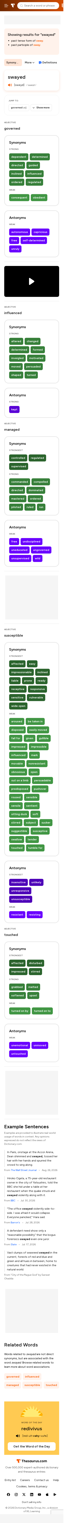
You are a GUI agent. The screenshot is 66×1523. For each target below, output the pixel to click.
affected (17, 663)
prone (28, 680)
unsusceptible (20, 899)
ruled (30, 507)
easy (32, 663)
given (29, 738)
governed (12, 1376)
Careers (25, 1480)
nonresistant (37, 763)
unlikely (36, 882)
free (14, 240)
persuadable (42, 780)
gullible (44, 738)
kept (14, 409)
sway (39, 40)
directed (17, 165)
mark (34, 755)
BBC (13, 1200)
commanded (19, 481)
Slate (14, 1244)
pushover (40, 788)
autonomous (19, 232)
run (41, 507)
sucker (46, 822)
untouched (18, 1053)
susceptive (40, 831)
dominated (36, 490)
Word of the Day (31, 1422)
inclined (16, 173)
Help (56, 1480)
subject (31, 822)
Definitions (49, 62)
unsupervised (20, 558)
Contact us (41, 1480)
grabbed (17, 987)
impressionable (21, 672)
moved (16, 366)
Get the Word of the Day (31, 1446)
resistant (17, 914)
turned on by (19, 1011)
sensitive (17, 697)
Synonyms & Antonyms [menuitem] (14, 62)
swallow (16, 839)
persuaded (33, 366)
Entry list (10, 1480)
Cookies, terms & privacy (31, 1486)
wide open (18, 706)
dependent (18, 156)
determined (40, 156)
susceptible (32, 1385)
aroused (16, 721)
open (34, 772)
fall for (15, 738)
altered (16, 341)
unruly (15, 248)
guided (33, 165)
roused (16, 797)
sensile (16, 805)
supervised (18, 466)
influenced (34, 173)
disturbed (35, 963)
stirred (15, 822)
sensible (31, 797)
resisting (34, 914)
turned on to (42, 1011)
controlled (18, 458)
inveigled (17, 358)
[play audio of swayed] (10, 85)
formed (38, 349)
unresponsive (20, 890)
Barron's (15, 1222)
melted (33, 987)
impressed (18, 746)
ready (41, 680)
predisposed (19, 788)
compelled (41, 481)
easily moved (38, 729)
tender (32, 839)
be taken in (35, 721)
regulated (34, 182)
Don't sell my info (31, 1502)
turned (31, 375)
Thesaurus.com (13, 6)
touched (17, 848)
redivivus (31, 1428)
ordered (16, 182)
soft (35, 814)
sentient (31, 805)
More (28, 62)
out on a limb (20, 780)
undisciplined (31, 541)
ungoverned (41, 550)
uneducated (19, 550)
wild (37, 558)
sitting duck (19, 814)
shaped (16, 375)
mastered (17, 498)
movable (17, 763)
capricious (40, 232)
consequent (19, 197)
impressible (38, 746)
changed (32, 341)
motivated (36, 358)
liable (14, 680)
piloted (16, 507)
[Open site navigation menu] (6, 5)
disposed (17, 729)
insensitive (18, 882)
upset (33, 995)
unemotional (19, 1045)
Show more (43, 107)
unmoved (40, 1045)
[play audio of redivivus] (18, 1436)
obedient (39, 197)
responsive (37, 689)
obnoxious (18, 772)
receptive (17, 689)
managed (12, 1385)
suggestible (19, 831)
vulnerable (36, 697)
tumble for (35, 848)
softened (17, 995)
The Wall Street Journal (24, 1170)
